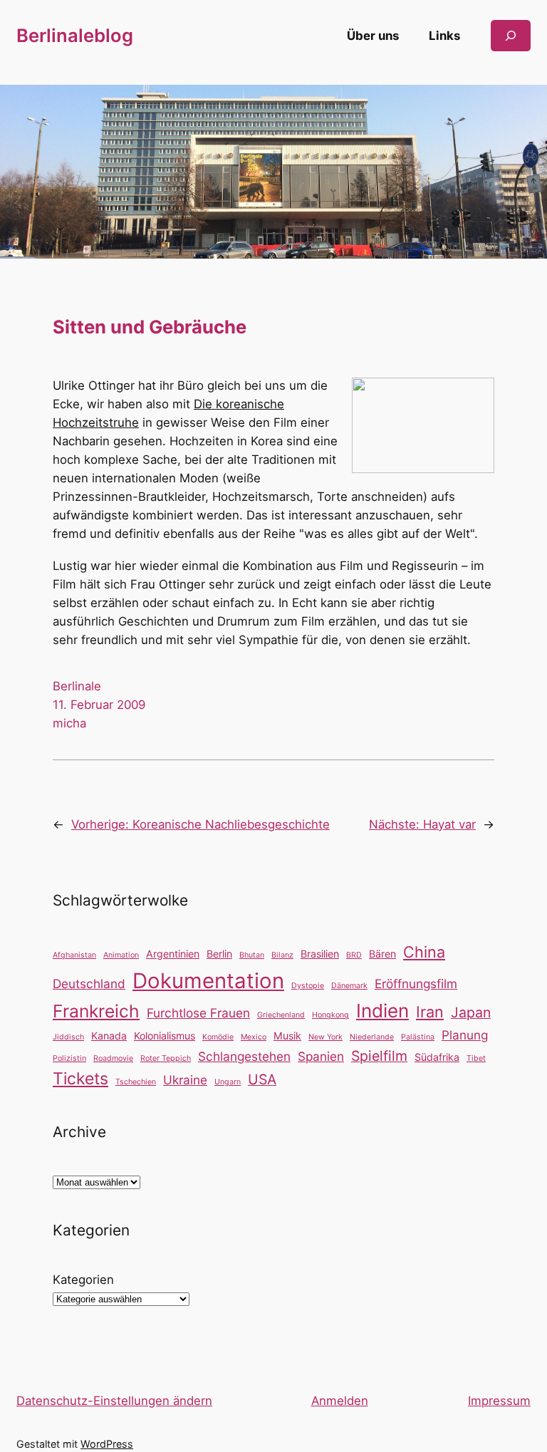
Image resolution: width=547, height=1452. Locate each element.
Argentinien (172, 954)
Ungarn (227, 1082)
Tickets (80, 1079)
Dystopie (307, 985)
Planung (465, 1034)
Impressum (499, 1401)
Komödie (218, 1037)
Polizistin (69, 1058)
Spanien (321, 1056)
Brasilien (320, 954)
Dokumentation (208, 980)
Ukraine (185, 1079)
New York (325, 1037)
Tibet (476, 1058)
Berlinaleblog (74, 35)
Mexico (253, 1037)
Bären (382, 954)
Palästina (417, 1037)
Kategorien (83, 1279)
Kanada (109, 1036)
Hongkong (330, 1015)
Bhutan (251, 955)
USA (262, 1079)
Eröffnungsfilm (416, 983)
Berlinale (77, 686)
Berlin (219, 954)
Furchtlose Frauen (198, 1012)
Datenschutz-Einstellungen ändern (114, 1401)
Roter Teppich (165, 1058)
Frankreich (96, 1011)
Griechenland (281, 1015)
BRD (354, 955)
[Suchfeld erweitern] (511, 35)
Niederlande (372, 1037)
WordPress (106, 1444)
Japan (471, 1012)
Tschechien (135, 1082)
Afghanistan (74, 955)
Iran (430, 1011)
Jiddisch (68, 1037)
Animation (121, 955)
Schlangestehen (244, 1056)
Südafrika (437, 1057)
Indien (382, 1011)
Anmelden (339, 1401)
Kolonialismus (164, 1036)
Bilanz (282, 955)
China (424, 952)
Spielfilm (379, 1055)
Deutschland (89, 983)
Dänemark (349, 985)
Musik (287, 1036)
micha (69, 723)
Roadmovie (113, 1058)
